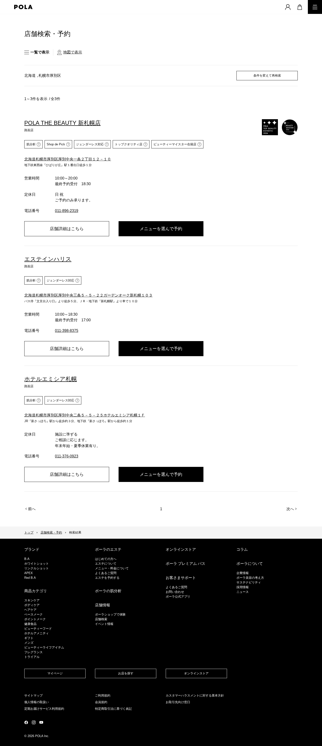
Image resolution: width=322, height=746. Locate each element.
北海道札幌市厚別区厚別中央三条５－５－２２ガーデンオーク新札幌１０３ (88, 295)
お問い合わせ (175, 592)
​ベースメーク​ (33, 614)
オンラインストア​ (196, 673)
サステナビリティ (248, 582)
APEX (28, 573)
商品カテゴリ (35, 591)
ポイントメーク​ (35, 619)
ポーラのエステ (108, 549)
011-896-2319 (66, 211)
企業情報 (242, 573)
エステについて (105, 563)
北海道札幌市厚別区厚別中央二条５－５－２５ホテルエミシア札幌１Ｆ (84, 415)
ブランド (31, 549)
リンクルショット (36, 568)
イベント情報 (104, 624)
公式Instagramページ (34, 722)
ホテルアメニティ (36, 633)
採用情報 (242, 587)
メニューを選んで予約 (161, 228)
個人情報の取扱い (36, 702)
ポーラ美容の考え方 (250, 577)
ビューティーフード (38, 628)
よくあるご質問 (105, 573)
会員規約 (101, 702)
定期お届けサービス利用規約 (44, 708)
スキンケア (32, 600)
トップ (28, 532)
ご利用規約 (102, 695)
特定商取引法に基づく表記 (113, 708)
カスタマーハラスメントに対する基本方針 (195, 695)
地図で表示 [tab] (72, 52)
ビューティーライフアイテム (44, 647)
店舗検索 (101, 619)
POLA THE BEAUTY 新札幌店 (62, 123)
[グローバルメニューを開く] (315, 7)
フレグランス (33, 652)
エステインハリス (47, 259)
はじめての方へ (105, 559)
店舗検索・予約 (51, 532)
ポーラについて (249, 564)
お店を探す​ (125, 673)
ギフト (28, 638)
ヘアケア (30, 609)
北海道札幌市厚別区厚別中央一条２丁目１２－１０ (67, 159)
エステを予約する (107, 577)
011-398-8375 (66, 331)
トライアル (32, 657)
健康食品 (30, 624)
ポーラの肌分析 (108, 591)
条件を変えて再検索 (267, 75)
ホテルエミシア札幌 (50, 379)
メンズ (28, 642)
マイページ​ (55, 673)
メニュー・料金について (112, 568)
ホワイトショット (36, 563)
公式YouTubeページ (41, 722)
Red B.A (30, 577)
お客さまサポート (181, 578)
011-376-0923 (66, 456)
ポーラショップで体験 (110, 614)
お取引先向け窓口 (178, 702)
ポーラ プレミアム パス (185, 564)
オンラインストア (181, 549)
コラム (242, 549)
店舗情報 (102, 605)
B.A (26, 559)
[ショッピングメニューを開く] (299, 7)
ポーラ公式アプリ (178, 596)
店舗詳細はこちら (67, 228)
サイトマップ (33, 695)
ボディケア (32, 605)
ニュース (242, 592)
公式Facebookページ (26, 722)
